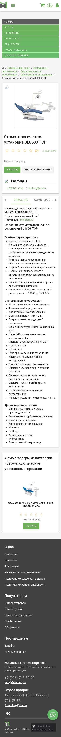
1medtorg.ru (19, 181)
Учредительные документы (22, 572)
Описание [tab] (21, 200)
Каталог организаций (18, 615)
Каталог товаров (15, 603)
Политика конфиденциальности (25, 584)
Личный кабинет (15, 651)
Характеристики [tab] (46, 200)
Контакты (11, 560)
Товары (9, 22)
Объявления (12, 33)
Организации (13, 38)
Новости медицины (16, 49)
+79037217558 (15, 188)
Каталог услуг (13, 609)
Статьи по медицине (16, 55)
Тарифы (10, 645)
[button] (57, 5)
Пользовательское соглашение (25, 578)
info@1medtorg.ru (15, 682)
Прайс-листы (12, 44)
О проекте (11, 554)
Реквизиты (12, 566)
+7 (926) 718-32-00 (20, 678)
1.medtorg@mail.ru (36, 188)
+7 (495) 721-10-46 (20, 695)
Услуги (9, 27)
